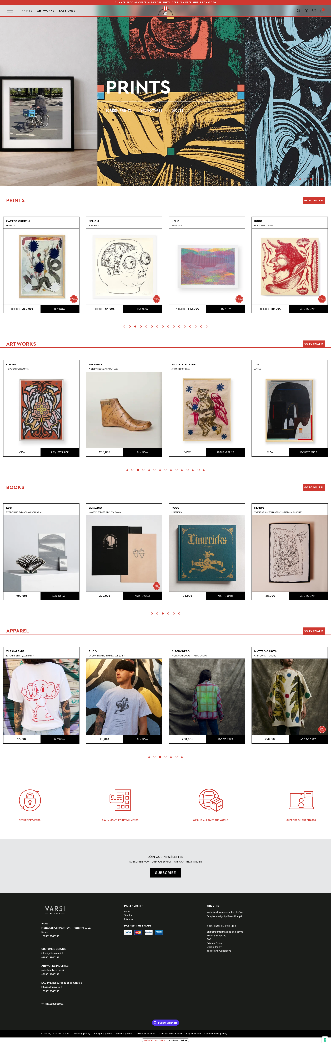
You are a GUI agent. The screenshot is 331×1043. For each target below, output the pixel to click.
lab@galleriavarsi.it (51, 986)
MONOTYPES (43, 110)
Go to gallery (313, 200)
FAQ (209, 939)
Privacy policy (82, 1033)
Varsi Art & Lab (61, 1033)
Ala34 (127, 911)
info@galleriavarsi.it (52, 953)
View (105, 452)
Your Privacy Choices (178, 1040)
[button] (294, 179)
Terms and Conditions (219, 950)
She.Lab (128, 915)
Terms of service (145, 1033)
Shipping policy (103, 1033)
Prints (27, 10)
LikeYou (128, 919)
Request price (143, 452)
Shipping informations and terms (225, 931)
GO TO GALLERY (313, 631)
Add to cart (225, 308)
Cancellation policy (215, 1033)
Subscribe (165, 872)
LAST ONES (67, 10)
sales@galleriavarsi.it (52, 969)
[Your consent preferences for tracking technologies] (325, 1039)
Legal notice (193, 1033)
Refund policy (124, 1033)
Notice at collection (154, 1040)
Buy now (60, 308)
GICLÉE (69, 110)
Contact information (171, 1033)
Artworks (45, 10)
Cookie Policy (214, 946)
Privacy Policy (214, 943)
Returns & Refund (216, 935)
